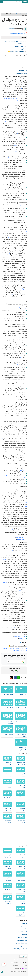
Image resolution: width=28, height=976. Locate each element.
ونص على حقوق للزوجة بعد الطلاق (12, 98)
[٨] (8, 237)
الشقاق (22, 489)
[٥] (6, 137)
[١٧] (14, 506)
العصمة (5, 582)
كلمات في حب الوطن (22, 937)
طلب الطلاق (21, 423)
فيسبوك (15, 677)
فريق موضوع (15, 965)
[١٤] (19, 337)
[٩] (9, 253)
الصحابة (16, 145)
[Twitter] (23, 956)
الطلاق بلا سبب (12, 628)
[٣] (20, 129)
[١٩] (12, 529)
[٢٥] (8, 612)
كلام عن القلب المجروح (22, 932)
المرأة (4, 560)
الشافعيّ (15, 151)
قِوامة (13, 599)
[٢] (17, 100)
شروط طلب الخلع (21, 539)
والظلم (25, 507)
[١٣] (19, 307)
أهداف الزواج (5, 121)
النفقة (25, 503)
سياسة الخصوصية (14, 962)
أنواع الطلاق (22, 639)
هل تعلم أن (24, 923)
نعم (16, 672)
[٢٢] (3, 577)
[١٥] (2, 438)
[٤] (17, 133)
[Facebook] (26, 956)
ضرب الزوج (22, 470)
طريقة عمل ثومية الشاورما (21, 943)
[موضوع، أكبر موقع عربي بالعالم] (24, 2)
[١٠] (19, 267)
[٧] (3, 199)
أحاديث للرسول (23, 946)
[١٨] (23, 522)
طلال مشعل (11, 28)
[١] (21, 88)
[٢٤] (18, 610)
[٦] (8, 157)
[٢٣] (8, 584)
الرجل (25, 232)
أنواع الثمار (24, 934)
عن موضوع (16, 960)
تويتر (11, 677)
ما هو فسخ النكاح (20, 537)
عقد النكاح (20, 591)
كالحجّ (16, 385)
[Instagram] (20, 956)
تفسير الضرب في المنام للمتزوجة (19, 949)
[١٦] (19, 465)
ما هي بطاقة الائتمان (22, 940)
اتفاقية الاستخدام (23, 962)
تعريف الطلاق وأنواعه (19, 637)
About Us (25, 965)
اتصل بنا (25, 960)
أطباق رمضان (24, 926)
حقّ (21, 358)
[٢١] (16, 559)
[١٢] (12, 294)
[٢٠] (12, 550)
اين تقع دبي (24, 929)
